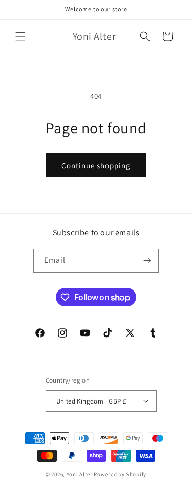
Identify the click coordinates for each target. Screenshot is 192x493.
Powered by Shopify (120, 474)
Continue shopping (96, 165)
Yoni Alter (80, 474)
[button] (20, 36)
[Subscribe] (147, 261)
